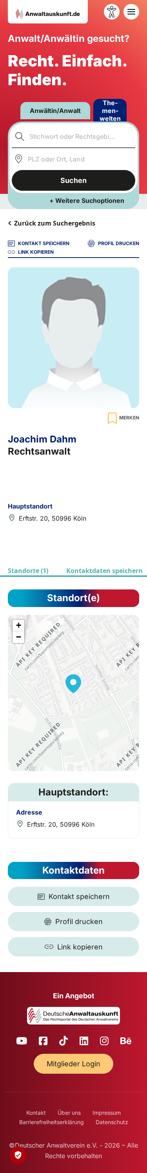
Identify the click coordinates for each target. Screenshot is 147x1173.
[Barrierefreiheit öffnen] (112, 12)
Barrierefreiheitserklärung (51, 1122)
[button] (73, 683)
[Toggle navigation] (131, 12)
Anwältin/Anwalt (55, 111)
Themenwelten (110, 110)
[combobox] (73, 136)
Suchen (73, 180)
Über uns (69, 1112)
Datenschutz (112, 1122)
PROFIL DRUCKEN (118, 243)
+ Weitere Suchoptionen (86, 200)
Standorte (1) (28, 570)
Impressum (107, 1112)
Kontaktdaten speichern (104, 570)
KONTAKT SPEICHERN (43, 243)
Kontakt (36, 1112)
